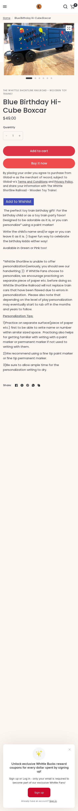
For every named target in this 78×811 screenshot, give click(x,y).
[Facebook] (16, 385)
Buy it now (39, 163)
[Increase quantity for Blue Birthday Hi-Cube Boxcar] (19, 136)
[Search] (65, 6)
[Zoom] (69, 28)
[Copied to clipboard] (38, 385)
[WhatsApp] (33, 385)
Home (6, 18)
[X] (22, 385)
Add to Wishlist (18, 201)
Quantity (9, 127)
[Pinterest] (27, 385)
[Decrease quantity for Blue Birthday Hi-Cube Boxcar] (6, 136)
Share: (7, 385)
